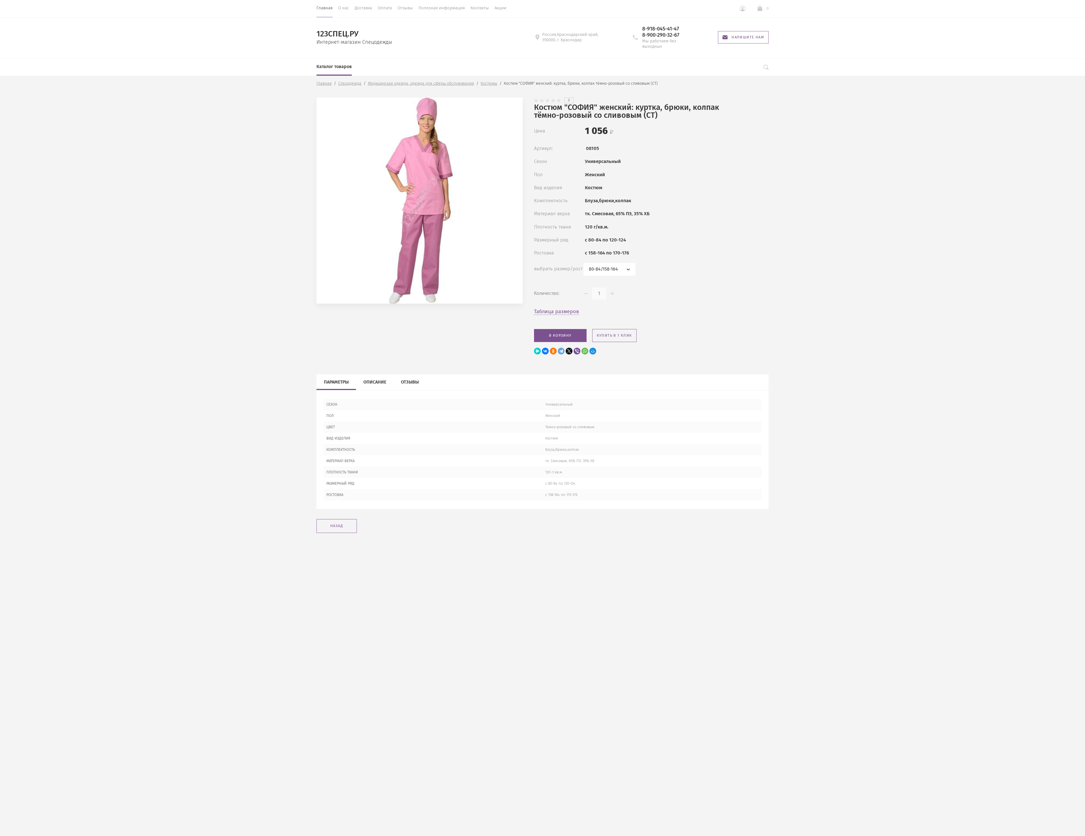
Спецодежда (349, 83)
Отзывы (405, 7)
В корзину (560, 335)
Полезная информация (441, 7)
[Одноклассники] (553, 351)
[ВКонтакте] (545, 351)
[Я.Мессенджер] (537, 351)
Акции (500, 7)
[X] (569, 351)
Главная (324, 7)
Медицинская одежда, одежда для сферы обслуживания (421, 83)
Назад (336, 526)
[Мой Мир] (592, 351)
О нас (343, 7)
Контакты (479, 7)
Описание (374, 382)
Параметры (336, 382)
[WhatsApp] (584, 351)
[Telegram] (561, 351)
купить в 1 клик (614, 335)
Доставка (363, 7)
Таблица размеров (556, 311)
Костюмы (489, 83)
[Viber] (577, 351)
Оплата (385, 7)
